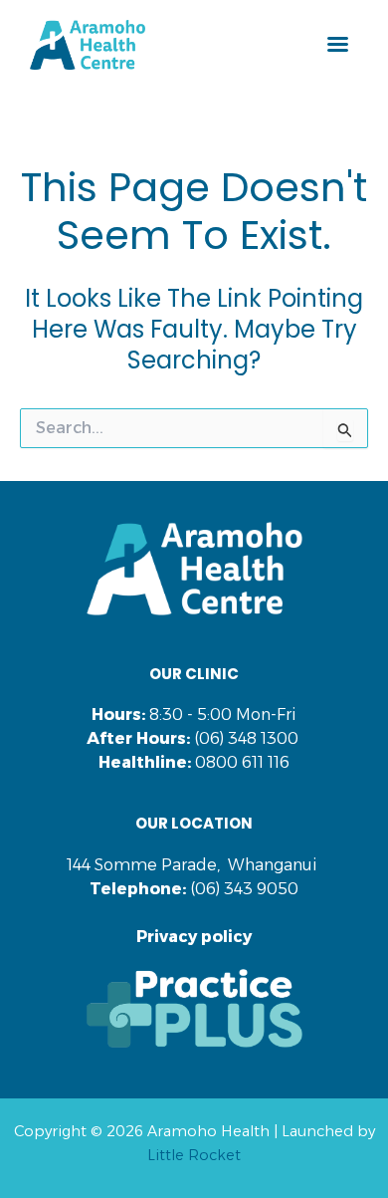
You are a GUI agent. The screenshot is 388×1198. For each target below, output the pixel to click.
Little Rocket (194, 1155)
